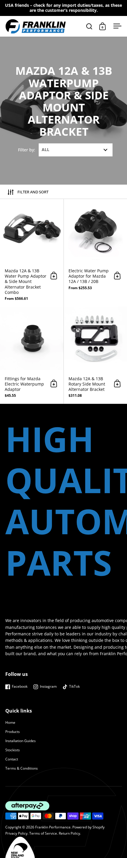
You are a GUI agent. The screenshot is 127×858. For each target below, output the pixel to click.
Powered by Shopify (88, 827)
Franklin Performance (53, 827)
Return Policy (69, 833)
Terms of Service (43, 833)
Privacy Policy (16, 833)
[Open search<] (89, 26)
